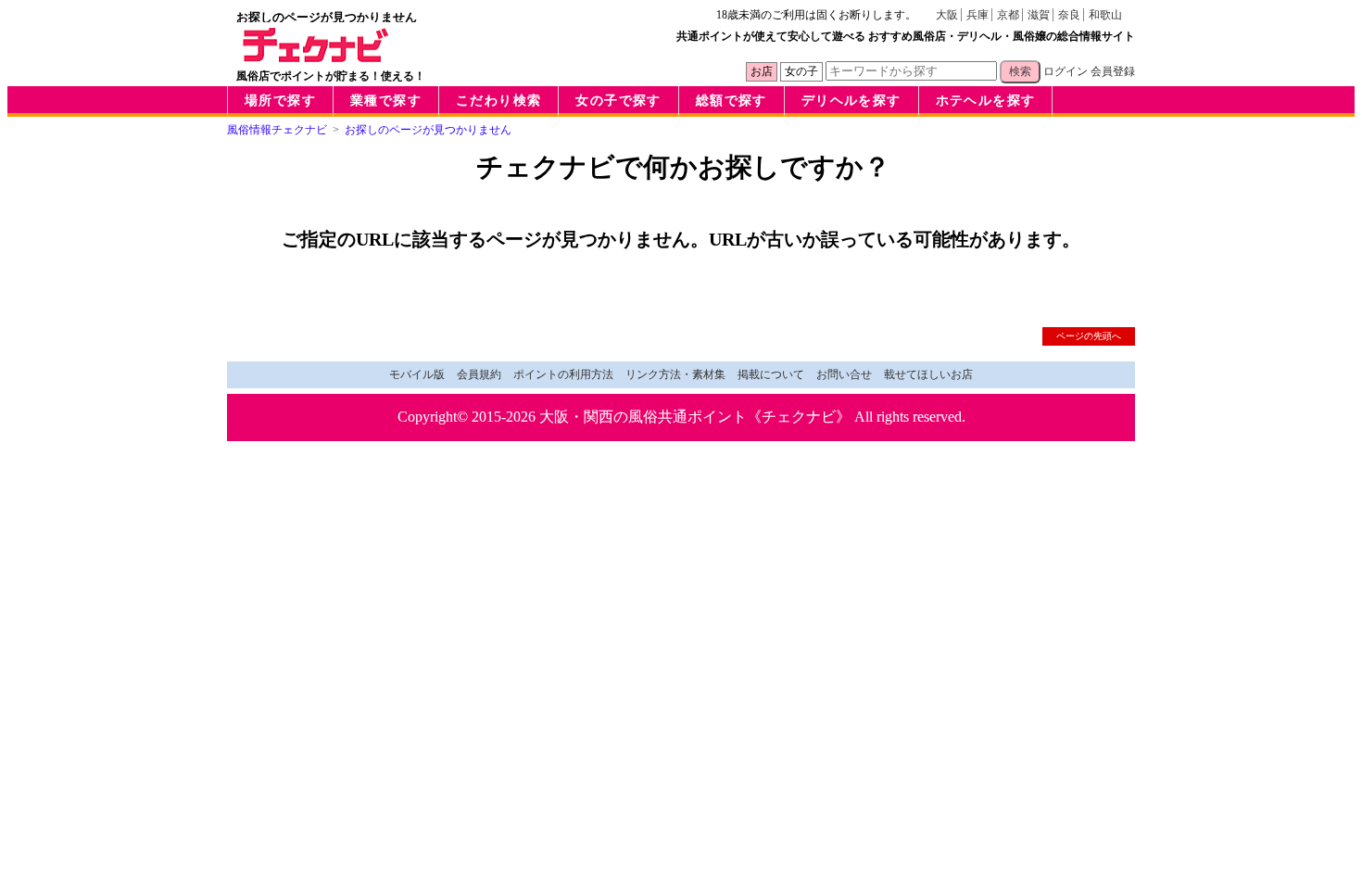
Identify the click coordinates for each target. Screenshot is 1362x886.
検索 (1020, 71)
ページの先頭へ (1088, 336)
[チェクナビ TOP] (316, 57)
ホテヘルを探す (986, 101)
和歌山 (1105, 14)
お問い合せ (844, 374)
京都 (1008, 14)
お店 (761, 71)
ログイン (1065, 71)
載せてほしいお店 (928, 374)
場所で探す (280, 101)
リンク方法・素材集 (675, 374)
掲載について (771, 374)
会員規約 (479, 374)
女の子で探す (618, 101)
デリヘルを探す (851, 101)
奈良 (1069, 14)
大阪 (947, 14)
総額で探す (731, 101)
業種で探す (386, 101)
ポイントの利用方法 (563, 374)
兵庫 (977, 14)
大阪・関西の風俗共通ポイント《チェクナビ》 (695, 416)
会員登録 (1113, 71)
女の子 (801, 71)
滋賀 (1039, 14)
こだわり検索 (498, 101)
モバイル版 (417, 374)
